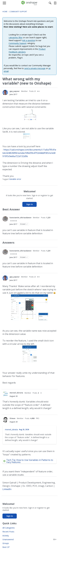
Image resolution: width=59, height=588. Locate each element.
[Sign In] (55, 3)
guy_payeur (15, 91)
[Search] (50, 3)
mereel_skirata (16, 393)
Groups (5, 543)
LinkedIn (6, 489)
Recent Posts (8, 531)
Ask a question (28, 40)
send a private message (34, 68)
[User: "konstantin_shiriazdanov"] (5, 219)
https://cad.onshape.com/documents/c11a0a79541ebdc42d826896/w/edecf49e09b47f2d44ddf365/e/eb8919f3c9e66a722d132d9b (29, 153)
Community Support (17, 43)
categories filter (16, 37)
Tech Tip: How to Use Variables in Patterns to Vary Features (29, 461)
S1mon (12, 418)
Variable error (15, 179)
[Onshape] (29, 3)
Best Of (5, 547)
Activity (5, 535)
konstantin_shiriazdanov (20, 217)
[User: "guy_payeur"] (5, 92)
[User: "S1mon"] (5, 419)
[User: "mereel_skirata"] (5, 394)
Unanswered (29, 539)
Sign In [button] (29, 204)
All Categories (8, 527)
